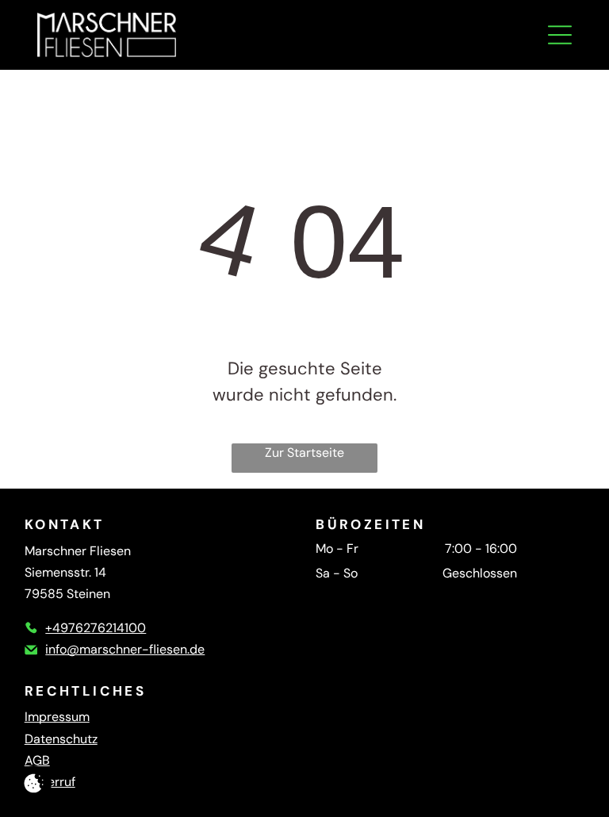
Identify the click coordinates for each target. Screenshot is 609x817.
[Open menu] (560, 35)
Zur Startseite (304, 452)
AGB (37, 760)
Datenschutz (61, 739)
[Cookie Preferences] (34, 783)
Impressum (57, 716)
